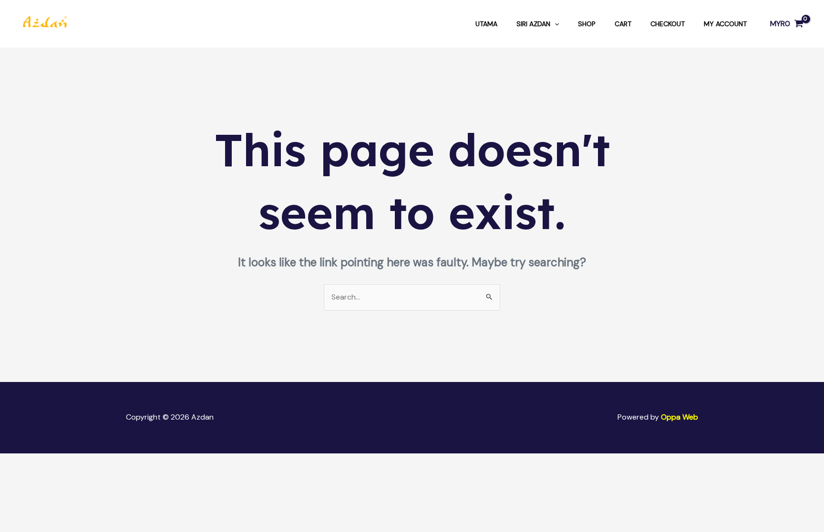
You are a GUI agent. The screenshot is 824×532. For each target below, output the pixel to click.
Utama (486, 24)
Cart (623, 24)
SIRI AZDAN (533, 24)
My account (725, 24)
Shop (587, 24)
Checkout (667, 24)
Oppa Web (679, 417)
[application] (554, 24)
